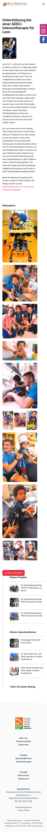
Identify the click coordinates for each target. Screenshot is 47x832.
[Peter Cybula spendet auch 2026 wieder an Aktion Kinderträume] (14, 671)
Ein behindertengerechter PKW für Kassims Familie (31, 614)
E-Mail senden (37, 826)
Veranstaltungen (23, 761)
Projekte (23, 755)
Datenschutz (23, 775)
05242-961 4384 (24, 826)
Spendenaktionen (23, 758)
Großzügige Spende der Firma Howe (31, 641)
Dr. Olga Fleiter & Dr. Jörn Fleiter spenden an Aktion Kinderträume (31, 656)
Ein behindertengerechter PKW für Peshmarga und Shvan (31, 588)
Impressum (23, 778)
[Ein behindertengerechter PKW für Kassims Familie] (14, 616)
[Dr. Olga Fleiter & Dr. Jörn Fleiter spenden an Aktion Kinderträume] (14, 657)
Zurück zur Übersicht (13, 573)
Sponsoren (23, 744)
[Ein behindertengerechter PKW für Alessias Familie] (14, 602)
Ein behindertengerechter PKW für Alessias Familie (31, 600)
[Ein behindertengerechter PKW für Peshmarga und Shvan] (14, 588)
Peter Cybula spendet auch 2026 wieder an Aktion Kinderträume (32, 670)
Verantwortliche (23, 741)
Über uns (23, 738)
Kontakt (23, 772)
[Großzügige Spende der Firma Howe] (14, 643)
